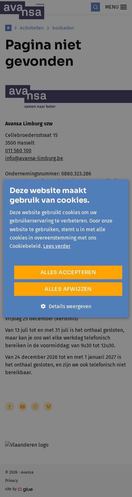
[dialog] (66, 248)
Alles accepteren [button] (68, 272)
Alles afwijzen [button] (68, 288)
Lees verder (56, 246)
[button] (66, 306)
